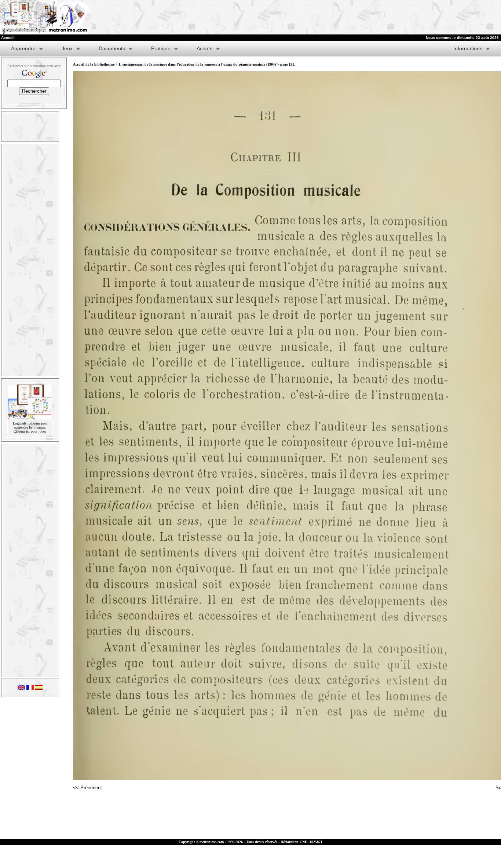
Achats (204, 48)
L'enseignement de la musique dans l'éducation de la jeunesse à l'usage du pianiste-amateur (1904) (197, 64)
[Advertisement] (411, 17)
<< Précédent (87, 787)
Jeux (67, 48)
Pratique (161, 48)
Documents (112, 48)
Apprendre (23, 48)
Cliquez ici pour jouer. (30, 431)
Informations (467, 48)
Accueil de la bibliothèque (93, 64)
